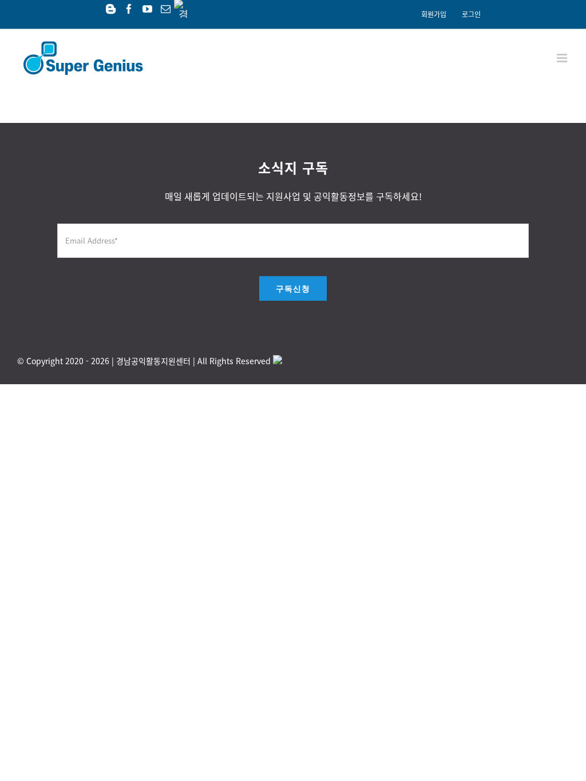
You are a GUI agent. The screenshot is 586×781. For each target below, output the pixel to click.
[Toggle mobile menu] (563, 58)
